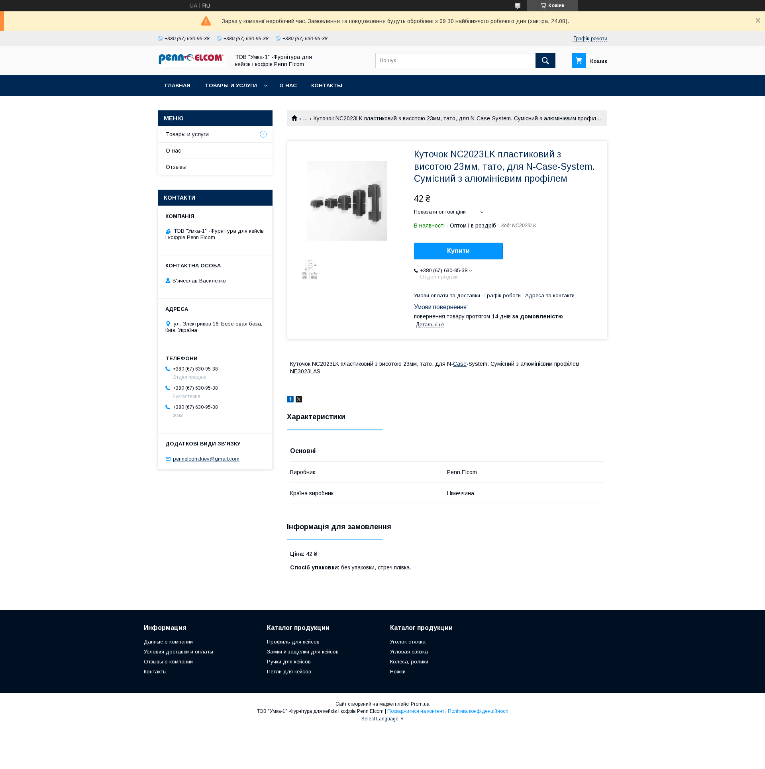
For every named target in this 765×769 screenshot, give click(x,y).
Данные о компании (168, 642)
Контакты (326, 85)
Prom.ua (420, 704)
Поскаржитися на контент (415, 711)
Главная (177, 85)
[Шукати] (545, 60)
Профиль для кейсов (293, 642)
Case (460, 364)
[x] (299, 400)
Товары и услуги (231, 85)
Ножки (398, 672)
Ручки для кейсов (289, 662)
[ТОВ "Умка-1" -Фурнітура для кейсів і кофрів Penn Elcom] (192, 65)
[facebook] (290, 400)
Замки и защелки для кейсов (303, 652)
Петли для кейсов (289, 672)
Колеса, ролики (409, 662)
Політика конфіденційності (478, 711)
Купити (458, 250)
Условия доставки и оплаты (178, 652)
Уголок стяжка (408, 642)
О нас (288, 85)
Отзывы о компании (168, 662)
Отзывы (176, 167)
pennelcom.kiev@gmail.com (206, 459)
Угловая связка (409, 652)
